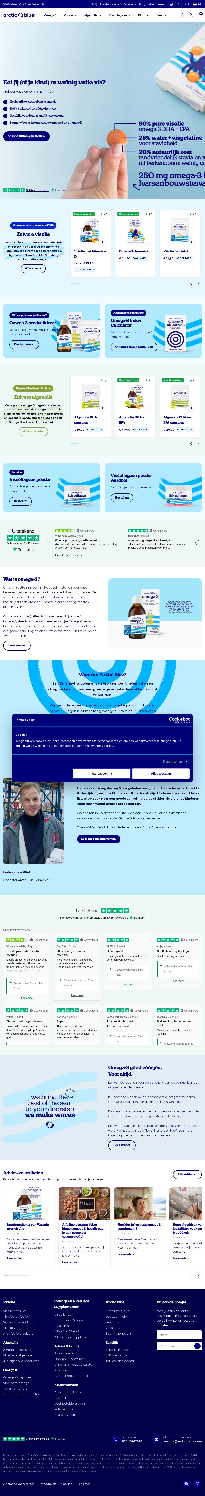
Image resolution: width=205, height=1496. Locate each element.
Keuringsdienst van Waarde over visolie (28, 1226)
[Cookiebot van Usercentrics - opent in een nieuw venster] (172, 720)
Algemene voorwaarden (19, 1484)
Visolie (68, 15)
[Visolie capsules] (179, 230)
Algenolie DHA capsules (85, 420)
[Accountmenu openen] (191, 15)
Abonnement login (161, 4)
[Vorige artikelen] (190, 1275)
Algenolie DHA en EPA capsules (177, 420)
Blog (142, 4)
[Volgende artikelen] (198, 1275)
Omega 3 (50, 15)
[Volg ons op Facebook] (186, 1483)
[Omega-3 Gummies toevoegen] (147, 242)
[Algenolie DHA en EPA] (135, 396)
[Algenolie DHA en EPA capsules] (179, 396)
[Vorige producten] (191, 283)
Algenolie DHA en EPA (133, 420)
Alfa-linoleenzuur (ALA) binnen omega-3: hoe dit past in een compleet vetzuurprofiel (83, 1230)
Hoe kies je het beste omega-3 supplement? (139, 1226)
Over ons (130, 4)
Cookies (66, 1484)
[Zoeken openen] (183, 15)
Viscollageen (118, 15)
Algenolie (91, 15)
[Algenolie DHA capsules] (90, 396)
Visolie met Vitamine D (90, 254)
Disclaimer (83, 1484)
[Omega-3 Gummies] (135, 230)
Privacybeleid (47, 1484)
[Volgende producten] (198, 283)
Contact (183, 4)
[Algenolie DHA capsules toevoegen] (102, 408)
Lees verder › (15, 1258)
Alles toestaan (161, 773)
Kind (141, 15)
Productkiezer (110, 4)
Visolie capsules (175, 251)
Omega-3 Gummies (133, 251)
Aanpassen (100, 773)
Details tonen (172, 761)
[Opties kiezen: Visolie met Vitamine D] (102, 242)
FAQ (94, 4)
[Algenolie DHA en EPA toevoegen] (147, 408)
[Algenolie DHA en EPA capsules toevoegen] (191, 408)
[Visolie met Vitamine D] (90, 230)
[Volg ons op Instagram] (197, 1483)
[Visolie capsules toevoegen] (191, 242)
